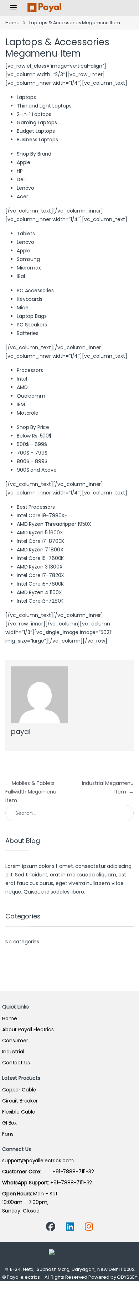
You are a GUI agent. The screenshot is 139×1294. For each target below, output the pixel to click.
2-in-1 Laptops (34, 114)
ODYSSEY (127, 1277)
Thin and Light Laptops (44, 105)
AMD (22, 387)
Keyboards (29, 299)
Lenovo (25, 188)
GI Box (9, 1122)
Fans (7, 1133)
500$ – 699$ (32, 444)
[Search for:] (69, 813)
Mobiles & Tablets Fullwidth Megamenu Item (30, 792)
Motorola (27, 413)
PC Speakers (32, 324)
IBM (21, 404)
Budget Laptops (36, 131)
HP (20, 170)
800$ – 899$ (32, 461)
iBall (21, 276)
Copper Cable (19, 1089)
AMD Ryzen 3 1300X (40, 566)
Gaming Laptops (37, 122)
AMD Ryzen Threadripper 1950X (54, 524)
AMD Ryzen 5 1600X (40, 532)
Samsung (28, 259)
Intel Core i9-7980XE (42, 515)
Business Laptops (37, 139)
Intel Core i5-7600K (40, 558)
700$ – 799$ (32, 452)
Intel (22, 378)
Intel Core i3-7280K (40, 600)
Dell (21, 179)
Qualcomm (31, 395)
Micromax (29, 267)
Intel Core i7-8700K (40, 541)
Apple (23, 162)
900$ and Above (37, 469)
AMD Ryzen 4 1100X (39, 592)
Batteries (27, 333)
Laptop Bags (31, 316)
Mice (22, 307)
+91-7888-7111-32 (48, 1171)
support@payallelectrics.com (38, 1160)
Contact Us (16, 1062)
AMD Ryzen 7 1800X (40, 549)
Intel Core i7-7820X (40, 575)
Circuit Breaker (20, 1100)
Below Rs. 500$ (34, 435)
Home (12, 23)
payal (20, 732)
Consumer (15, 1040)
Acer (22, 196)
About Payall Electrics (28, 1029)
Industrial (13, 1051)
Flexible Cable (18, 1111)
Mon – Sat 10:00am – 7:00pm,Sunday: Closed (30, 1202)
